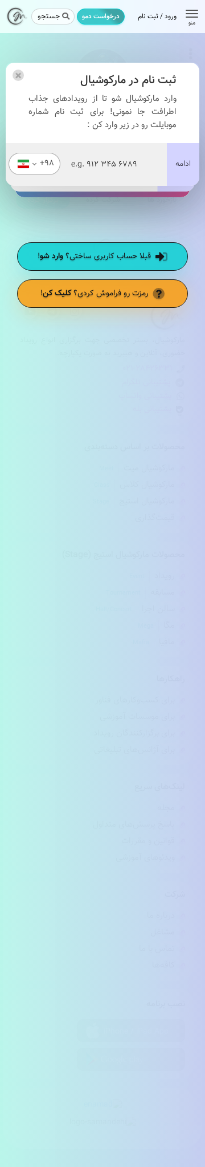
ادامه (183, 164)
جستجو (49, 16)
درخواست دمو (101, 16)
